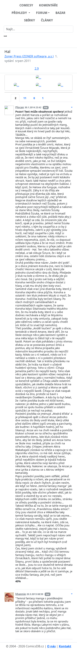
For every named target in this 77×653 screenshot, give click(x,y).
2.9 (37, 68)
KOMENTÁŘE (48, 5)
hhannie (20, 594)
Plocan (19, 107)
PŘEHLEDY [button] (20, 13)
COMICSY (26, 5)
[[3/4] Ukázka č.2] (38, 85)
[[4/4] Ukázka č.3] (60, 85)
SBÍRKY (29, 20)
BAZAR (60, 13)
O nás (51, 646)
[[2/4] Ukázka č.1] (16, 85)
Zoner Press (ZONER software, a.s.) (29, 56)
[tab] (7, 95)
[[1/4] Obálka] (38, 77)
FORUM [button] (41, 13)
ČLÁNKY (47, 20)
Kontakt (65, 646)
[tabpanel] (38, 371)
